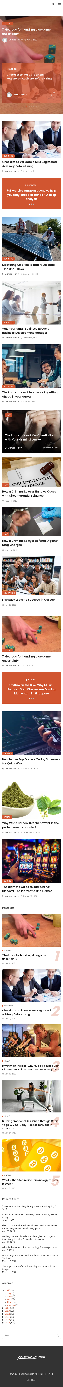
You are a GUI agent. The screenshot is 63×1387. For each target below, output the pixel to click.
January (11, 1305)
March (10, 1302)
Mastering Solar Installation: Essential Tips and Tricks (28, 267)
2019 (7, 1322)
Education (9, 593)
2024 (7, 1308)
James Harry (16, 39)
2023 (7, 1311)
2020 (7, 1319)
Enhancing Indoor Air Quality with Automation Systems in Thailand (31, 1257)
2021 (7, 1317)
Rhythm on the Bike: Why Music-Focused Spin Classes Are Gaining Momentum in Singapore (31, 689)
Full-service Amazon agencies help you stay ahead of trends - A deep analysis (31, 195)
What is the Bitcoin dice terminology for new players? (30, 1182)
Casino (7, 23)
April (9, 1299)
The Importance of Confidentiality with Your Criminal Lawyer (29, 438)
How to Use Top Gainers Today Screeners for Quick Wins (31, 761)
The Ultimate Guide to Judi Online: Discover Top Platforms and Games (27, 889)
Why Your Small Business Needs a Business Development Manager (25, 331)
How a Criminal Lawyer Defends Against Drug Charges (30, 543)
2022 (7, 1314)
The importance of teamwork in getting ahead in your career (30, 394)
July (9, 1293)
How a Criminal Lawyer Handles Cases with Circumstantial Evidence (29, 494)
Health (31, 680)
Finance (8, 753)
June (9, 1296)
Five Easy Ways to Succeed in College (28, 600)
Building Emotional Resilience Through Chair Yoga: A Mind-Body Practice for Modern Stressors (30, 1124)
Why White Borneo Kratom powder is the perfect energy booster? (30, 825)
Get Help (31, 1380)
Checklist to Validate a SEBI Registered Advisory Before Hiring (29, 76)
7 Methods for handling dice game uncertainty (26, 31)
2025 (7, 1290)
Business (13, 69)
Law (9, 415)
